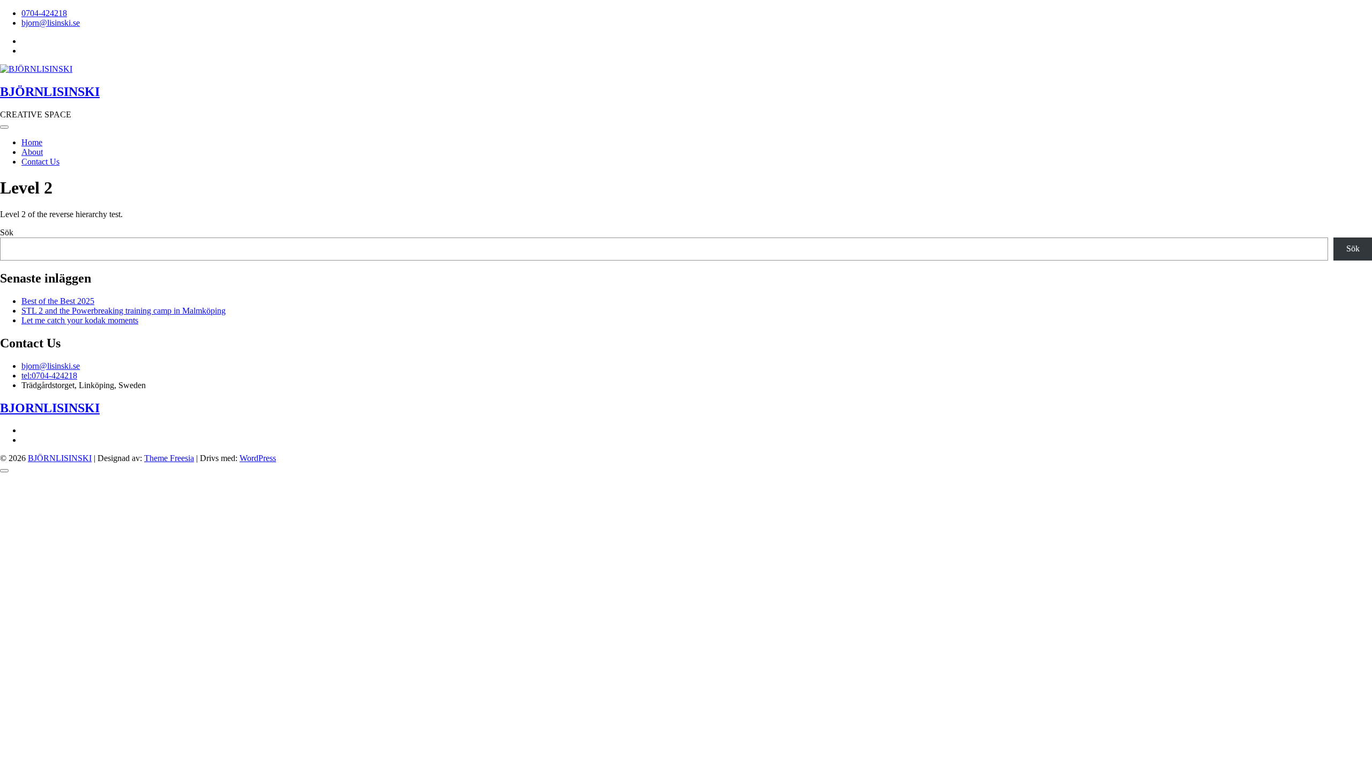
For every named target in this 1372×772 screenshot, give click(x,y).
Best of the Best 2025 (57, 301)
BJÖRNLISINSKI (50, 92)
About (32, 152)
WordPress (258, 458)
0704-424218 (44, 13)
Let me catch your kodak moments (79, 320)
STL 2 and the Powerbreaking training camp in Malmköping (123, 310)
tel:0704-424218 (49, 375)
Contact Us (40, 161)
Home (31, 142)
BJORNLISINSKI (50, 408)
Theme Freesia (169, 458)
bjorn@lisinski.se (50, 22)
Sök (6, 232)
